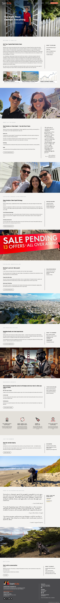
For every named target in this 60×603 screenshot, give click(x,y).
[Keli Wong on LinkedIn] (41, 592)
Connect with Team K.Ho (8, 591)
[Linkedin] (11, 599)
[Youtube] (4, 599)
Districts (37, 3)
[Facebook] (9, 599)
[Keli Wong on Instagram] (43, 592)
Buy (28, 3)
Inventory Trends (49, 274)
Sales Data (48, 49)
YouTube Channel (49, 54)
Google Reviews (49, 500)
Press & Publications (49, 52)
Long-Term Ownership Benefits (50, 273)
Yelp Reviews (48, 498)
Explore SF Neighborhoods (51, 51)
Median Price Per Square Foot (51, 449)
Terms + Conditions (52, 597)
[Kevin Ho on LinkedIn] (41, 587)
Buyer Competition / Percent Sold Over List (51, 447)
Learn (42, 3)
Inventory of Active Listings (51, 445)
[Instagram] (7, 599)
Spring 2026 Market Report (51, 47)
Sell (32, 3)
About (46, 3)
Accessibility (46, 597)
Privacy (42, 597)
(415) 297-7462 (6, 592)
